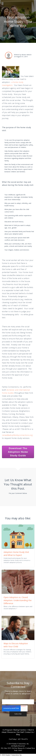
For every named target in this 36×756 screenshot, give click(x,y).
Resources (12, 732)
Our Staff (20, 732)
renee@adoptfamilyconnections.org (17, 435)
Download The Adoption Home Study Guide (18, 452)
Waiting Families (19, 730)
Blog (18, 734)
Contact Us (29, 732)
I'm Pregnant (7, 730)
